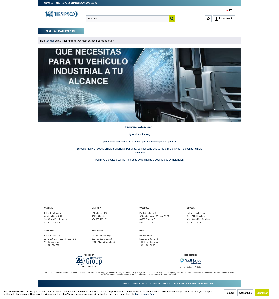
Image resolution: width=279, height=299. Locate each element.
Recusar (230, 293)
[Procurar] (172, 18)
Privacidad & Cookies (185, 283)
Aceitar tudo (245, 293)
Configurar (262, 293)
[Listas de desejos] (208, 18)
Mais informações (144, 294)
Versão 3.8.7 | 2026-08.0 (89, 266)
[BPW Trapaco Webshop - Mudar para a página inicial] (61, 17)
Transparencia (205, 283)
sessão (50, 40)
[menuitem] (130, 18)
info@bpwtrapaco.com (85, 3)
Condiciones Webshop (160, 283)
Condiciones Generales (135, 283)
